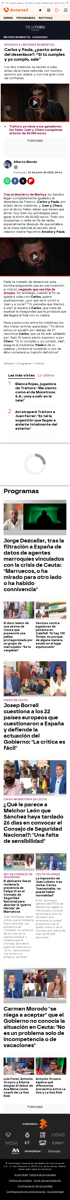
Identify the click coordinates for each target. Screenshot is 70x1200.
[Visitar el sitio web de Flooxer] (54, 1151)
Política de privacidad (42, 1175)
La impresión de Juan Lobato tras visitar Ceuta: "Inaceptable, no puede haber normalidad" (49, 887)
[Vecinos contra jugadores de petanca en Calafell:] (51, 611)
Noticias (46, 18)
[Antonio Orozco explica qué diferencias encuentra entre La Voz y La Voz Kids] (51, 1066)
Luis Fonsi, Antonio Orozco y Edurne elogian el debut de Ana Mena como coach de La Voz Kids (18, 1087)
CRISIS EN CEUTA (16, 700)
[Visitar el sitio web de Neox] (42, 1135)
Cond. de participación (47, 1180)
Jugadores (39, 37)
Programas (26, 18)
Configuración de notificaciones (26, 1191)
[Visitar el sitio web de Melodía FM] (15, 1151)
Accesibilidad (55, 1191)
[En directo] (40, 10)
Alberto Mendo (25, 162)
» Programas (24, 363)
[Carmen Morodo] (35, 986)
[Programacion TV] (49, 10)
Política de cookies (20, 1180)
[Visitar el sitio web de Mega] (12, 1143)
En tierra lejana (15, 3)
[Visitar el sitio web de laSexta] (27, 1135)
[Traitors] (35, 32)
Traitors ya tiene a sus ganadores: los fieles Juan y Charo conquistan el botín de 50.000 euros (35, 130)
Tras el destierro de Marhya (25, 194)
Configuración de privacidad (35, 1186)
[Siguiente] (67, 3)
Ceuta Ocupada (48, 874)
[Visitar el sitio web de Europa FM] (58, 1143)
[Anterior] (2, 3)
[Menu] (65, 10)
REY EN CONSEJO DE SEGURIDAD (18, 876)
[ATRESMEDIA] (35, 1124)
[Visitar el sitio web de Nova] (58, 1135)
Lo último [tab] (46, 375)
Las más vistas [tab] (21, 375)
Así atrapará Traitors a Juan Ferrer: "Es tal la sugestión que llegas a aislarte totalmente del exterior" (36, 420)
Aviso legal (21, 1175)
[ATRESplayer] (57, 10)
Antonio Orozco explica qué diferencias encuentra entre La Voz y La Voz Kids (50, 1085)
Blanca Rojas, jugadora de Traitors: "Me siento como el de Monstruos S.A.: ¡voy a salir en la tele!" (35, 392)
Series (8, 18)
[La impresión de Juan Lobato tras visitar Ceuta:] (51, 862)
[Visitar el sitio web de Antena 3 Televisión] (12, 1135)
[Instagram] (15, 167)
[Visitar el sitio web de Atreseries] (27, 1143)
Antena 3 (9, 363)
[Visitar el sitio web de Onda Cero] (42, 1143)
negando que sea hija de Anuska (29, 291)
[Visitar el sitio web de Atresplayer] (35, 1151)
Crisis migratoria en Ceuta (25, 799)
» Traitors (38, 363)
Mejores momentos (17, 37)
